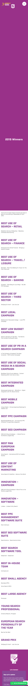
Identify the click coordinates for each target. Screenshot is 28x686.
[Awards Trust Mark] (14, 659)
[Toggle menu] (24, 4)
